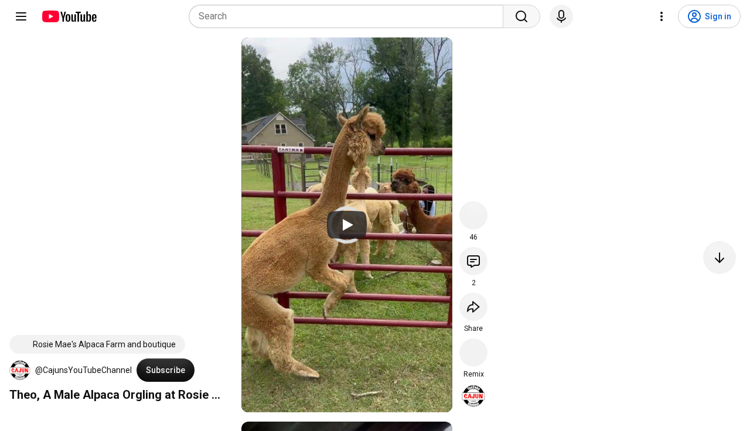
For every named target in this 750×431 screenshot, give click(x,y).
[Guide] (21, 16)
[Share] (473, 307)
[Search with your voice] (561, 16)
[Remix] (473, 352)
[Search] (521, 16)
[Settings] (661, 16)
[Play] (347, 225)
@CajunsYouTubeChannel (83, 370)
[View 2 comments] (473, 261)
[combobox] (349, 16)
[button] (19, 370)
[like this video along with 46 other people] (473, 215)
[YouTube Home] (69, 16)
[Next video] (719, 257)
